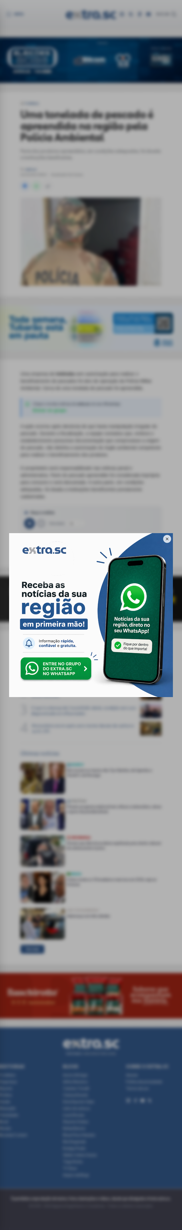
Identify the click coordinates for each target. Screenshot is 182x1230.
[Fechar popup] (167, 539)
